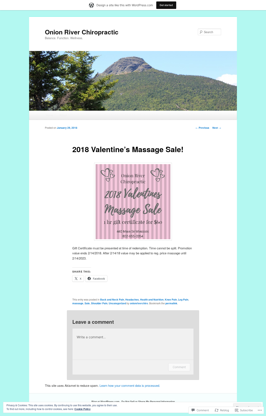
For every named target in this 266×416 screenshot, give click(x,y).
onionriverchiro (139, 303)
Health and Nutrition (152, 299)
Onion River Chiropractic (81, 31)
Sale (87, 303)
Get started (166, 5)
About (63, 115)
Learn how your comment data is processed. (130, 385)
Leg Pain (183, 299)
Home (49, 115)
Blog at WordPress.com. (105, 401)
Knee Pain (171, 299)
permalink (171, 303)
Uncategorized (117, 303)
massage (77, 303)
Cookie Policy (82, 409)
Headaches (132, 299)
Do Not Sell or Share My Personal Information (148, 401)
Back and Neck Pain (112, 299)
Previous (202, 128)
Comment (179, 367)
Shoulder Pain (99, 303)
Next (216, 128)
